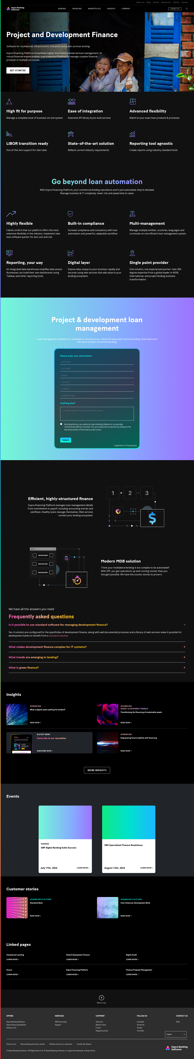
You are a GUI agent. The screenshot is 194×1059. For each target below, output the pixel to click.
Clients (176, 2)
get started (18, 70)
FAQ (178, 1022)
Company (100, 1016)
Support (58, 1025)
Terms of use (11, 1044)
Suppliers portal (102, 1031)
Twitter (139, 1028)
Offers (9, 1016)
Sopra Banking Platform (15, 1022)
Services (59, 1016)
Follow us (142, 1016)
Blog (149, 2)
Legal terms (119, 445)
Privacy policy (131, 445)
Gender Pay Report (84, 1044)
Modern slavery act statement (61, 1044)
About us (140, 2)
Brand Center (101, 1025)
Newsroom (166, 2)
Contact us (182, 1016)
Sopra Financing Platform (16, 1025)
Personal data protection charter (33, 1044)
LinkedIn (140, 1022)
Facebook (140, 1025)
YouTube (140, 1031)
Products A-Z (11, 1028)
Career (185, 2)
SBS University (61, 1022)
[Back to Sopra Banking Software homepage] (15, 8)
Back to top (101, 1003)
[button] (65, 8)
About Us (99, 1022)
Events (156, 2)
